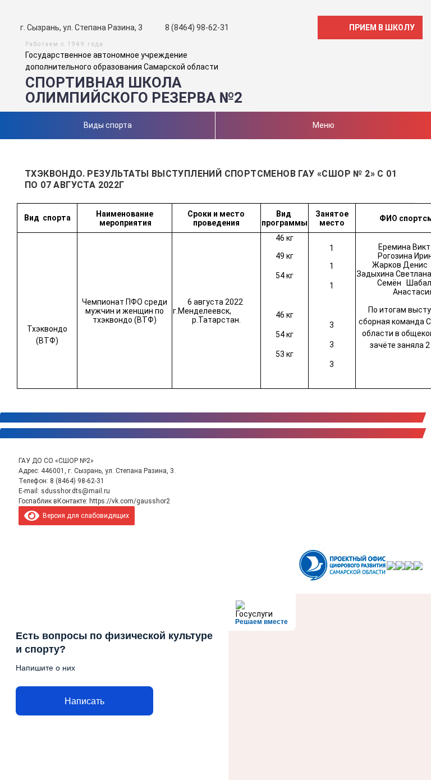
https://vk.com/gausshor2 (129, 501)
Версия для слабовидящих (84, 516)
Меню (323, 125)
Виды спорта (108, 125)
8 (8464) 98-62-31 (77, 481)
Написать (84, 701)
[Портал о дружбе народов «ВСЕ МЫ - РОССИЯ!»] (409, 565)
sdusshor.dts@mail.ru (75, 491)
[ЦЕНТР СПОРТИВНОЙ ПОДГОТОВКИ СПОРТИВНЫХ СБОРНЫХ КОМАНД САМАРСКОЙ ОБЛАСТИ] (391, 565)
